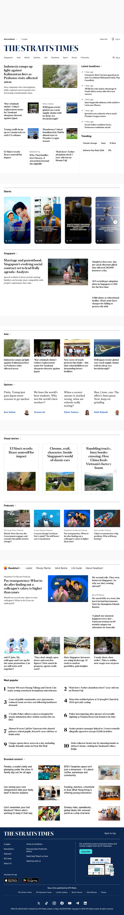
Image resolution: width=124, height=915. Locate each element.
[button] (11, 39)
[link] (41, 48)
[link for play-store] (30, 880)
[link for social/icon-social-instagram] (54, 903)
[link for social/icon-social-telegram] (77, 903)
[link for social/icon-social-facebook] (62, 903)
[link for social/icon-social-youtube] (70, 903)
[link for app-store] (11, 880)
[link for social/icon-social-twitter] (39, 903)
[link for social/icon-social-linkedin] (85, 903)
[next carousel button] (115, 222)
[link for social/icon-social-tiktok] (46, 903)
